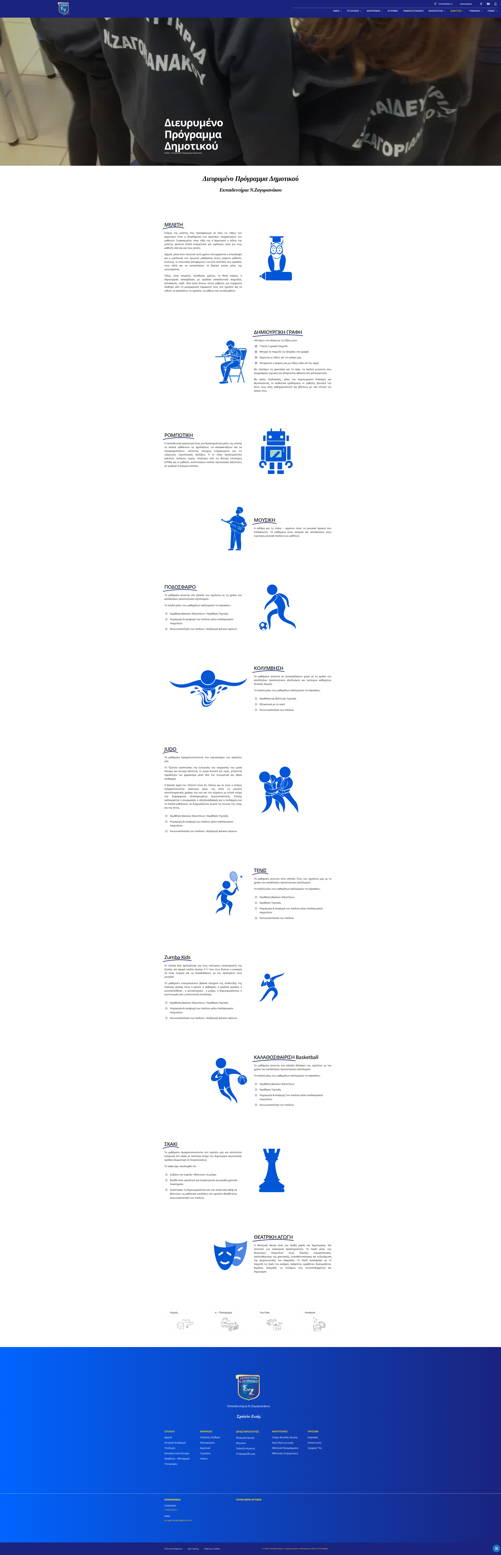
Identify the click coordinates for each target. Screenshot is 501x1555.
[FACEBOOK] (481, 4)
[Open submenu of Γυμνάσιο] (481, 11)
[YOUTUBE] (488, 4)
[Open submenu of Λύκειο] (496, 11)
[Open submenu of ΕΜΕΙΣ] (340, 11)
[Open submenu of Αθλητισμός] (381, 11)
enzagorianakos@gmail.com (178, 1520)
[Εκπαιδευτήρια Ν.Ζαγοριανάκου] (64, 3)
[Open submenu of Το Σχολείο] (360, 11)
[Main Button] (496, 1548)
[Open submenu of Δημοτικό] (463, 11)
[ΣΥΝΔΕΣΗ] (495, 4)
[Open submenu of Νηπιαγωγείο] (444, 11)
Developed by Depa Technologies (313, 1548)
